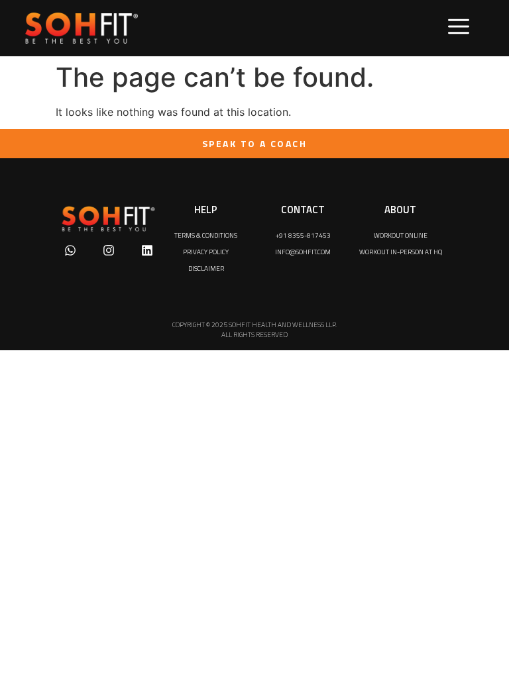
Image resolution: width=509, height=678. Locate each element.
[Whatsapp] (70, 250)
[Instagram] (109, 250)
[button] (459, 28)
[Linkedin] (147, 250)
